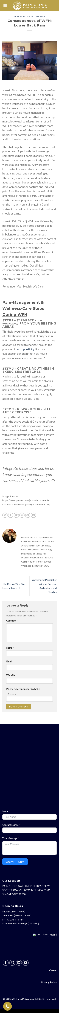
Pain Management (24, 16)
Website (10, 675)
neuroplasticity (25, 349)
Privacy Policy (49, 982)
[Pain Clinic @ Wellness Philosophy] (30, 5)
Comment (12, 620)
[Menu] (5, 5)
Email (10, 661)
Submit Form (15, 861)
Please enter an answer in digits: (23, 689)
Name (10, 647)
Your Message (9, 838)
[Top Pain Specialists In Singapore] (45, 946)
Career (53, 970)
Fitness (40, 16)
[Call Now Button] (7, 1006)
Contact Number (11, 824)
